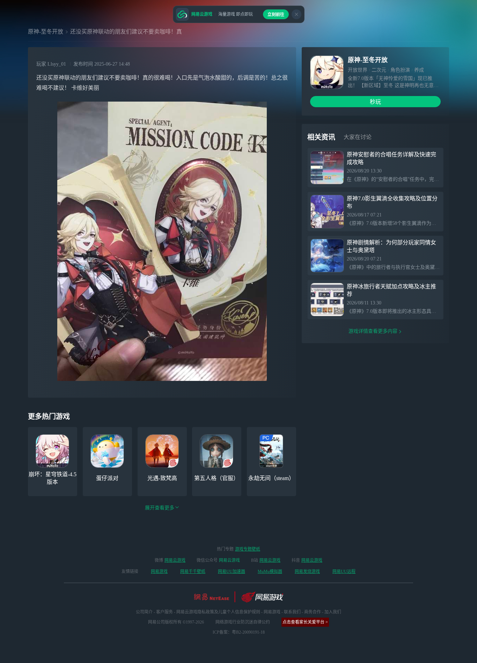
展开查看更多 (159, 507)
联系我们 (292, 612)
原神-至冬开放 (45, 32)
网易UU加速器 (231, 571)
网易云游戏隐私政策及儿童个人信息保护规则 (218, 612)
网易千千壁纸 (192, 571)
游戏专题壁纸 (247, 549)
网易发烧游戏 (307, 571)
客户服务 (164, 612)
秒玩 (375, 102)
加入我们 (332, 612)
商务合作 (312, 612)
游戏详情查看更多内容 (372, 331)
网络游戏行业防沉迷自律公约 (242, 622)
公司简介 (144, 612)
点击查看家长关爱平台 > (305, 622)
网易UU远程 (343, 571)
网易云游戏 (174, 560)
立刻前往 (275, 14)
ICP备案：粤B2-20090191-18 (239, 632)
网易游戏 (159, 571)
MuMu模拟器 (270, 571)
